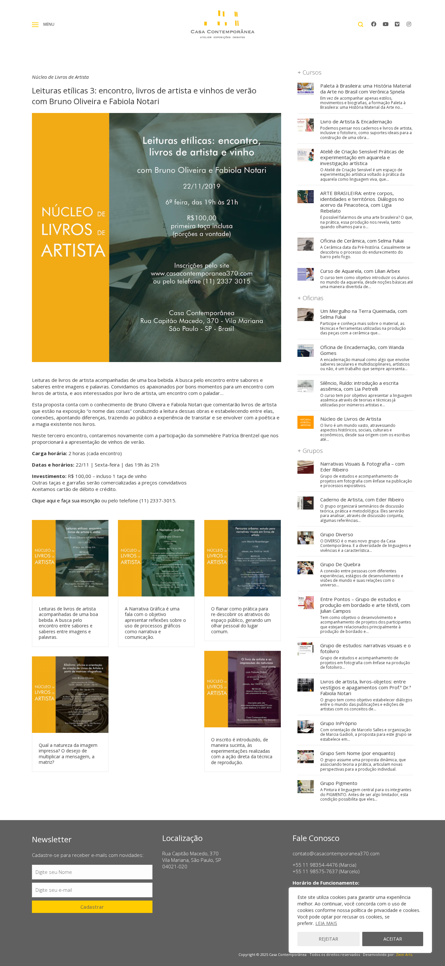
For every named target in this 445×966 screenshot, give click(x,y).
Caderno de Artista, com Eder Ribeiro (362, 499)
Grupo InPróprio (338, 723)
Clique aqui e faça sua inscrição (66, 500)
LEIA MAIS (326, 923)
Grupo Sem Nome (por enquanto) (357, 753)
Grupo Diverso (336, 534)
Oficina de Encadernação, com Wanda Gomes (362, 350)
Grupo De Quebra (340, 564)
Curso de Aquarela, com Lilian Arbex (360, 271)
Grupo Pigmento (338, 783)
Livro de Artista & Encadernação (356, 121)
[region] (360, 920)
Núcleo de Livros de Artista (350, 419)
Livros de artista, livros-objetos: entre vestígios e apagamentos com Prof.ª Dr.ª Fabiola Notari (365, 687)
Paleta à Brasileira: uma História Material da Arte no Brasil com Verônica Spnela (365, 88)
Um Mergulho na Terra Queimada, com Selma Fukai (363, 314)
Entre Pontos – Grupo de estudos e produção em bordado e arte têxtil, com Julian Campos (365, 605)
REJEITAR (328, 939)
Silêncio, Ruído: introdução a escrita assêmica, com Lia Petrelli (359, 386)
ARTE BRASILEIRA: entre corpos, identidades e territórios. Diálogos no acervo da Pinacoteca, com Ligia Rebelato (362, 202)
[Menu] (35, 24)
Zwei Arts (404, 954)
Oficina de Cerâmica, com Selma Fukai (362, 241)
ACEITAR (392, 939)
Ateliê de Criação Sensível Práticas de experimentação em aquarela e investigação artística (362, 157)
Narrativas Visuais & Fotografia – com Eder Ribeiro (362, 466)
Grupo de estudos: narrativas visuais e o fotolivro (365, 648)
